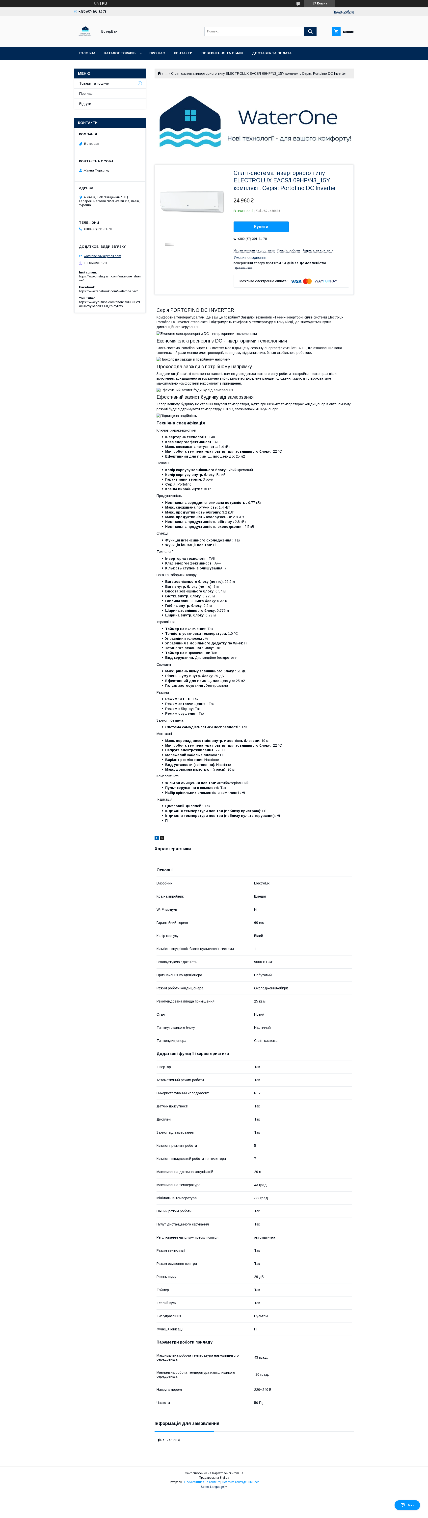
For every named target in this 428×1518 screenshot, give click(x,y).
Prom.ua (237, 1473)
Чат (411, 1505)
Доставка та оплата (272, 53)
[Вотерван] (84, 40)
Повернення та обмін (222, 53)
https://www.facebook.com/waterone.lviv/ (108, 291)
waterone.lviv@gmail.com (102, 256)
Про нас (157, 53)
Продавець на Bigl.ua (214, 1477)
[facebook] (157, 839)
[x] (162, 839)
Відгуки (85, 104)
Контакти (183, 53)
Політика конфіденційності (241, 1482)
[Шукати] (310, 31)
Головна (87, 53)
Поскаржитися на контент (202, 1482)
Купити (261, 226)
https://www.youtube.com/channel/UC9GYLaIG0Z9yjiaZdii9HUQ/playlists (110, 304)
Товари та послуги (94, 83)
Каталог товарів (119, 53)
